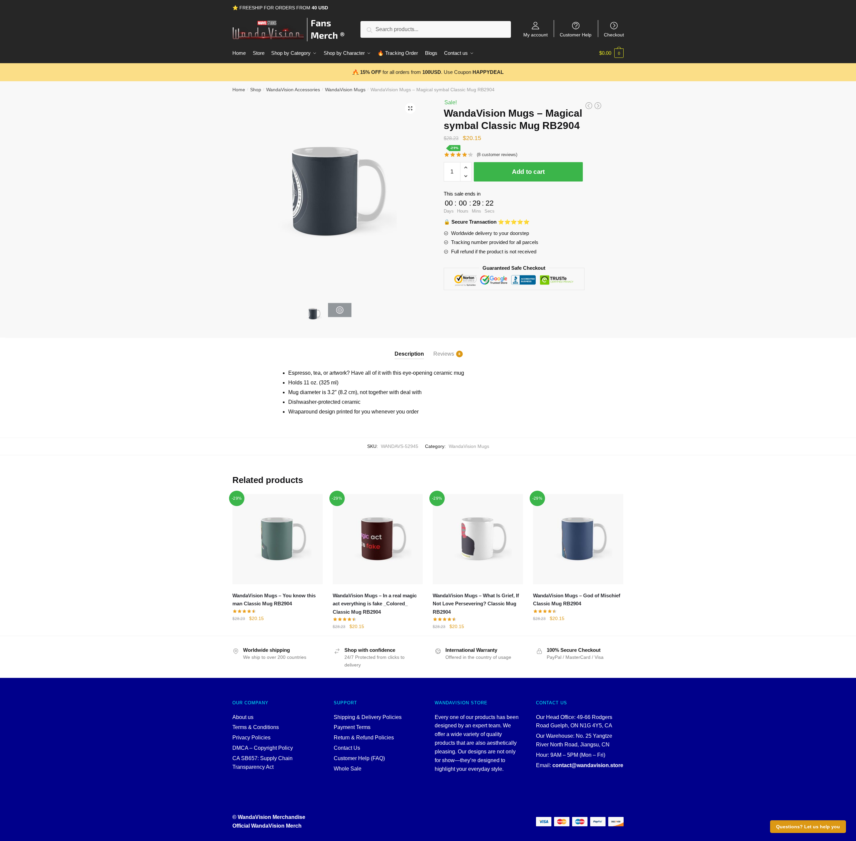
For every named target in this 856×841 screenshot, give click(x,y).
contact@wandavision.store (587, 765)
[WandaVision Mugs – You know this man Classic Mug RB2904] (277, 539)
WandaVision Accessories (293, 89)
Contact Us (347, 748)
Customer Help (576, 34)
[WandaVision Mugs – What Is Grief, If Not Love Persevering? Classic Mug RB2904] (478, 539)
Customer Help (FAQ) (359, 758)
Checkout (614, 34)
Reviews (443, 354)
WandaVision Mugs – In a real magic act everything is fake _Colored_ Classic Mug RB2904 (375, 604)
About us (242, 717)
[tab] (409, 348)
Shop (255, 89)
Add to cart (528, 171)
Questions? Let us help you (808, 826)
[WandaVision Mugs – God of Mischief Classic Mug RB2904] (578, 539)
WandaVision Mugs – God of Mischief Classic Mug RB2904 (576, 599)
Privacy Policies (251, 737)
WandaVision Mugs (345, 89)
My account (535, 34)
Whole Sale (347, 768)
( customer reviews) (497, 154)
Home (238, 89)
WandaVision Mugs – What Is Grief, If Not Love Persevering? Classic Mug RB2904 (476, 604)
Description (409, 354)
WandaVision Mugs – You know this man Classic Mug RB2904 (274, 599)
